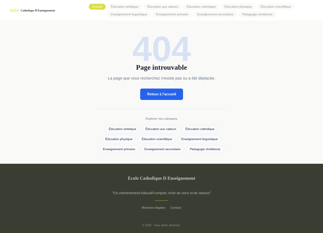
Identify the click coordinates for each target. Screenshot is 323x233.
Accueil (97, 6)
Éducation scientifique (276, 6)
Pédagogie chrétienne (257, 14)
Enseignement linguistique (129, 14)
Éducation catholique (201, 6)
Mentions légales (153, 207)
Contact (176, 207)
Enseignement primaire (172, 14)
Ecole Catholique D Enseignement (161, 178)
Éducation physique (238, 6)
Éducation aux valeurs (162, 6)
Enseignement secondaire (215, 14)
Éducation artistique (124, 6)
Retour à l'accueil (161, 94)
